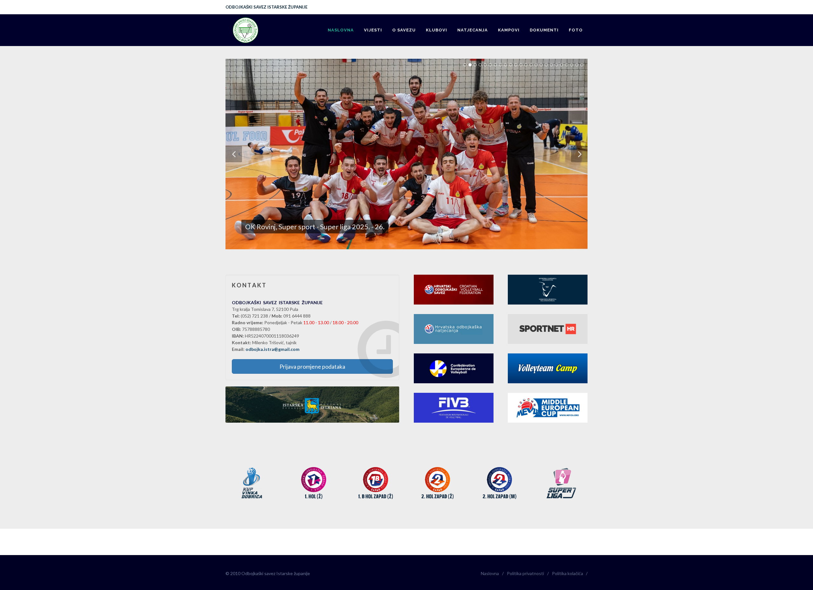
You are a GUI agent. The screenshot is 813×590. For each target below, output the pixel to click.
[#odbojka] (548, 329)
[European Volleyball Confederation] (454, 368)
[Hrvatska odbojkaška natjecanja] (454, 329)
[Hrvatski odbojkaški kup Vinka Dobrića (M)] (251, 483)
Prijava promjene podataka (312, 366)
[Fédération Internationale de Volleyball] (454, 408)
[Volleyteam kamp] (548, 368)
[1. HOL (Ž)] (313, 483)
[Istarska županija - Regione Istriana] (312, 404)
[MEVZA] (548, 408)
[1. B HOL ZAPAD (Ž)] (375, 483)
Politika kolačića (567, 573)
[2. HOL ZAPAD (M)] (499, 483)
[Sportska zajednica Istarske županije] (548, 290)
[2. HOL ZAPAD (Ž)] (437, 483)
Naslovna (490, 573)
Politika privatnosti (525, 573)
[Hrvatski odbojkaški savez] (454, 290)
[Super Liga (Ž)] (561, 483)
